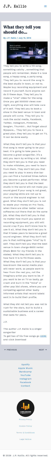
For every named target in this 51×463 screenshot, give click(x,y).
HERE (43, 336)
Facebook (25, 382)
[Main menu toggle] (45, 6)
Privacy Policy (25, 419)
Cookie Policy (25, 426)
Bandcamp (25, 371)
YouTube (26, 375)
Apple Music (25, 368)
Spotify (25, 364)
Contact (25, 386)
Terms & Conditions (25, 433)
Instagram (26, 378)
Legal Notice (25, 439)
